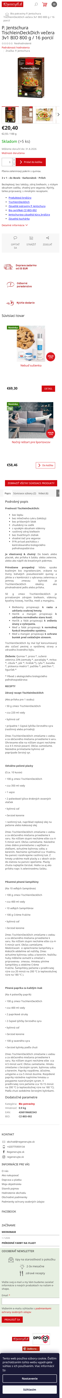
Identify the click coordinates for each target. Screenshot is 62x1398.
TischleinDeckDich (19, 202)
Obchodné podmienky (14, 1197)
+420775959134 (16, 1146)
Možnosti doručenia (13, 153)
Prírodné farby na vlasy (19, 1243)
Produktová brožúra (20, 197)
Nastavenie (30, 1378)
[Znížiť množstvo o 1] (14, 164)
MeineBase (9, 1232)
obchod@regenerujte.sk (21, 1141)
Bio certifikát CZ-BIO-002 (23, 210)
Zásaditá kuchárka (19, 218)
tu (4, 1370)
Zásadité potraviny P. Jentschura (27, 206)
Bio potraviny (27, 1103)
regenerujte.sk (15, 1156)
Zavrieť (25, 235)
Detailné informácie (13, 225)
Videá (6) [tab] (43, 493)
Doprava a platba (12, 1179)
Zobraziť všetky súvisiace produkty (31, 483)
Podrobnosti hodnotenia (16, 47)
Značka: (18, 50)
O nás (5, 1171)
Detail (48, 388)
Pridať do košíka (33, 162)
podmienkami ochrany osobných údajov (26, 1310)
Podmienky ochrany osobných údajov (23, 1201)
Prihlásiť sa (12, 1319)
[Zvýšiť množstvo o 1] (14, 160)
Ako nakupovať (10, 1175)
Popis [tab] (8, 493)
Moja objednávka (11, 1184)
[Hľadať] (36, 4)
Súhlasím (29, 1389)
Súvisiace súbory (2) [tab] (24, 493)
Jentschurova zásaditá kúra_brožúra (29, 214)
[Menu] (54, 4)
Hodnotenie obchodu (14, 1192)
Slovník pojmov (10, 1188)
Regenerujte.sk (15, 1151)
